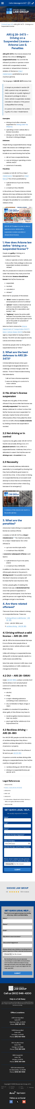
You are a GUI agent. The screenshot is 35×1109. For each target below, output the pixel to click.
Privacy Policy (13, 1087)
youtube (24, 1101)
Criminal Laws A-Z (7, 24)
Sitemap (31, 1087)
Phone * (6, 829)
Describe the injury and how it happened (16, 847)
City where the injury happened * (14, 835)
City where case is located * (12, 936)
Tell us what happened (10, 943)
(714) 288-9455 (20, 1049)
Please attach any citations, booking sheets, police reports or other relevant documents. (17, 950)
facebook (11, 1101)
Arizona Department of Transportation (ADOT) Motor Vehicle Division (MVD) (16, 329)
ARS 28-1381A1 (11, 680)
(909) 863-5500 (19, 1072)
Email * (6, 823)
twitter (17, 1101)
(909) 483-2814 (20, 1062)
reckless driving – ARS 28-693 (16, 626)
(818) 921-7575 (20, 1024)
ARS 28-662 (17, 753)
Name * (6, 817)
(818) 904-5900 (20, 1037)
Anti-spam (22, 1087)
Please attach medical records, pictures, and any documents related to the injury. (17, 860)
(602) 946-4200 (21, 993)
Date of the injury (9, 841)
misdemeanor (7, 176)
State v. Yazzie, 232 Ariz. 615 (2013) (13, 787)
